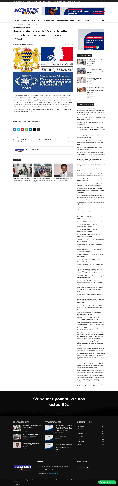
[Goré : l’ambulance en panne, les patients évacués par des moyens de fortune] (43, 170)
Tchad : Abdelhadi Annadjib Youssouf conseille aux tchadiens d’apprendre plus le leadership (90, 190)
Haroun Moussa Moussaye (84, 249)
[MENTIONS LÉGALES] (49, 438)
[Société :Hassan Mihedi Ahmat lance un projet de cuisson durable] (63, 170)
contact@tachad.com (52, 473)
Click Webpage (81, 169)
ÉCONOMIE (22, 27)
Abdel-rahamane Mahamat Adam (86, 287)
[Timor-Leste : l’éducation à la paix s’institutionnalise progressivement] (22, 170)
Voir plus (90, 97)
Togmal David (81, 281)
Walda (79, 244)
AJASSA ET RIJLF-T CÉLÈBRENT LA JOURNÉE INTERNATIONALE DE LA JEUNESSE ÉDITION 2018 (90, 301)
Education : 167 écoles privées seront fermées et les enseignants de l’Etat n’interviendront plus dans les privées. (91, 129)
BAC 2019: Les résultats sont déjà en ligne (92, 222)
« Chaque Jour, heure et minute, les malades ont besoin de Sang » (90, 289)
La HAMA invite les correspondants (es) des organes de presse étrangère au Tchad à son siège (90, 142)
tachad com (80, 384)
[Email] (34, 129)
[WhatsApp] (26, 129)
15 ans (19, 121)
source (79, 306)
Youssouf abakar (81, 202)
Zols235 (79, 127)
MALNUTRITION (36, 121)
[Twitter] (102, 1)
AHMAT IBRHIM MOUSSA (84, 225)
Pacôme (79, 147)
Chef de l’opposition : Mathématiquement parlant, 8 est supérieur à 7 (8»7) (89, 282)
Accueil (14, 25)
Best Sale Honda (81, 299)
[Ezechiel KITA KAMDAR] (19, 150)
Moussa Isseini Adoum (83, 254)
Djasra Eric (80, 217)
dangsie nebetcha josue (83, 294)
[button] (103, 20)
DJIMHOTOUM (81, 122)
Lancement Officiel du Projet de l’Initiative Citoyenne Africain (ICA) (90, 357)
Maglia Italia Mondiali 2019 (84, 174)
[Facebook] (99, 1)
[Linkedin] (30, 129)
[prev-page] (14, 186)
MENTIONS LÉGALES (60, 436)
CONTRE (25, 121)
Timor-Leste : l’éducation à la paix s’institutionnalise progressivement (96, 61)
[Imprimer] (38, 129)
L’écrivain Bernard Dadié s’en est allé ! (93, 350)
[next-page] (17, 186)
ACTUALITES (20, 25)
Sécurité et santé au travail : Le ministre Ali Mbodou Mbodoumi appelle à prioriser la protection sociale (90, 327)
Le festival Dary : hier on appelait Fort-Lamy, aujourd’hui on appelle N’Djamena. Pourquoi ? (91, 307)
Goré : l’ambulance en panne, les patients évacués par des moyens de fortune (43, 180)
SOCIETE (28, 27)
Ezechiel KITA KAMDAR (20, 44)
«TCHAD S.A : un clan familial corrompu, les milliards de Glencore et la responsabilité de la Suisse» (89, 135)
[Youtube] (104, 1)
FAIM (29, 121)
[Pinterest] (22, 129)
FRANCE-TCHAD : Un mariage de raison (93, 372)
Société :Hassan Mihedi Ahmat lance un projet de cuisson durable (95, 80)
